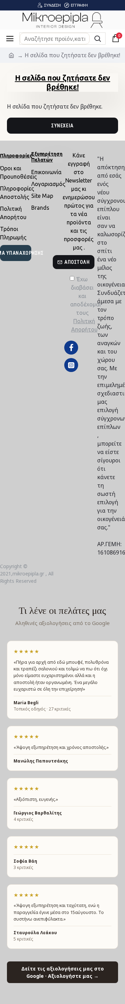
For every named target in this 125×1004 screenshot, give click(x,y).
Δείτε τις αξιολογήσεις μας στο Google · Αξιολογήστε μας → (62, 972)
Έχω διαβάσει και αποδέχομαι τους (82, 304)
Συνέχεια (62, 125)
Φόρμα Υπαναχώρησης (15, 253)
